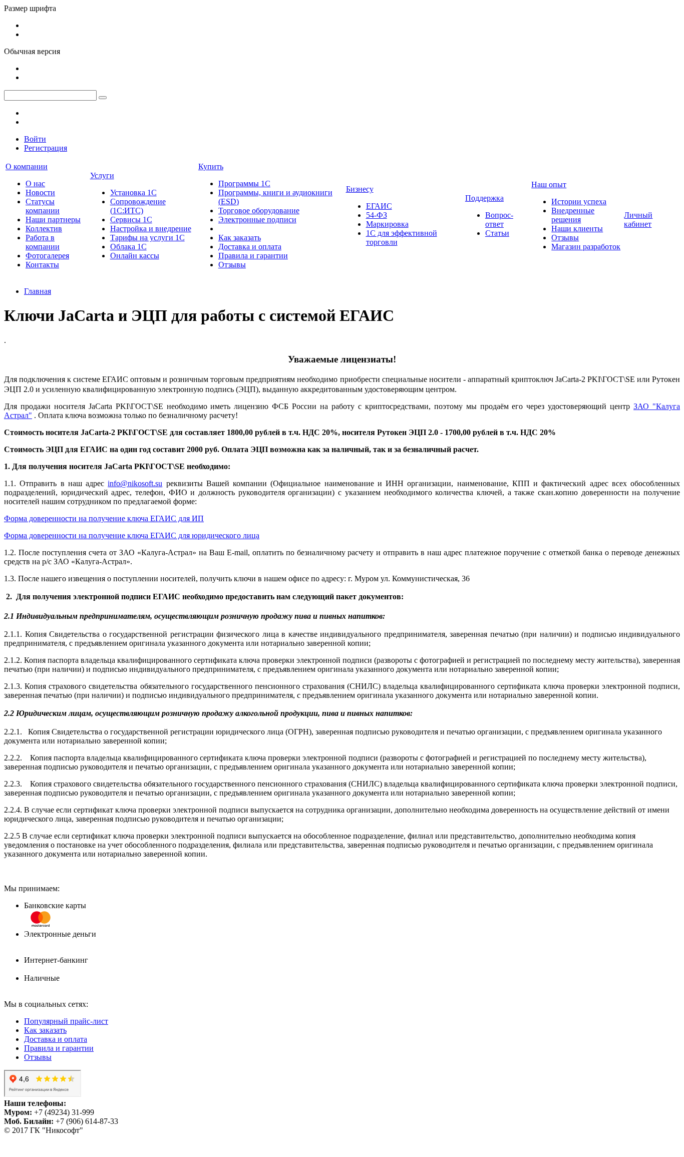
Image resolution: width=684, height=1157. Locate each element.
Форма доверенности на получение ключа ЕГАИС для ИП (104, 518)
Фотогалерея (47, 255)
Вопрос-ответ (499, 219)
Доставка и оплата (249, 246)
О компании (27, 166)
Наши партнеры (53, 219)
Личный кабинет (638, 219)
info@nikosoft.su (135, 483)
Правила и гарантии (253, 255)
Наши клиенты (577, 228)
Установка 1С (133, 192)
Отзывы (232, 264)
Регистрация (45, 148)
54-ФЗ (376, 215)
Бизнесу (360, 189)
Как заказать (239, 237)
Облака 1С (128, 246)
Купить (210, 166)
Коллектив (44, 228)
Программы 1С (244, 183)
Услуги (102, 175)
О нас (35, 183)
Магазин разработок (585, 246)
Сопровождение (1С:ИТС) (138, 206)
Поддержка (484, 198)
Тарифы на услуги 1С (147, 237)
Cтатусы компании (43, 206)
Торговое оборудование (258, 210)
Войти (35, 139)
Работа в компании (43, 242)
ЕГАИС (379, 206)
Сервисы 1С (131, 219)
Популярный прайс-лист (66, 1021)
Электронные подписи (257, 219)
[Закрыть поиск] (103, 97)
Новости (40, 192)
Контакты (42, 264)
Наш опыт (548, 184)
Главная (37, 291)
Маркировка (387, 224)
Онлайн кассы (134, 255)
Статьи (497, 233)
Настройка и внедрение (150, 228)
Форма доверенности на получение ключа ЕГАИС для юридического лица (131, 535)
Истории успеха (578, 201)
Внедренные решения (572, 215)
